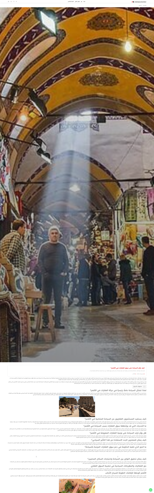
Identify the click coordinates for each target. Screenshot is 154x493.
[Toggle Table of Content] (143, 387)
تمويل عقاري (77, 1)
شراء (84, 1)
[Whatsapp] (150, 489)
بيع (81, 1)
